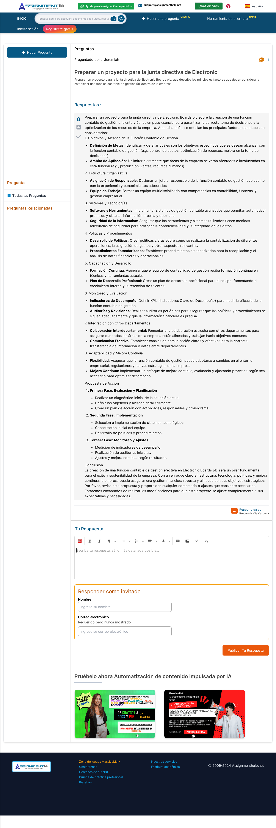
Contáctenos (88, 767)
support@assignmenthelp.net (162, 4)
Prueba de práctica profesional (101, 777)
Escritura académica (165, 767)
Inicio (22, 18)
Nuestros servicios (164, 761)
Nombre (84, 599)
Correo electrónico (93, 617)
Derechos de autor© (93, 772)
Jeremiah (111, 59)
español (257, 6)
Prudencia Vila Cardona (254, 513)
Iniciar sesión (27, 29)
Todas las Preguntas (29, 195)
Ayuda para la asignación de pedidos (108, 6)
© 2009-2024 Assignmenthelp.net (236, 765)
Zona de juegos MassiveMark (99, 761)
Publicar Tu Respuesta (246, 650)
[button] (79, 541)
